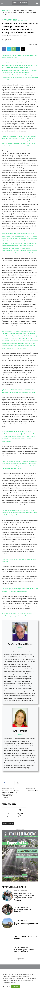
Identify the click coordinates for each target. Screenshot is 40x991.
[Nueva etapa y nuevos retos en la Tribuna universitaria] (7, 923)
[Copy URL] (23, 49)
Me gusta (8, 809)
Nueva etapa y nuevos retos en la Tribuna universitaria (26, 924)
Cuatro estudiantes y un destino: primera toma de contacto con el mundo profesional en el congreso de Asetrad (25, 897)
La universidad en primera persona (14, 21)
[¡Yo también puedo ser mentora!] (7, 909)
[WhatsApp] (13, 49)
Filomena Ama (33, 791)
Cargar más (19, 959)
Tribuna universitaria (9, 19)
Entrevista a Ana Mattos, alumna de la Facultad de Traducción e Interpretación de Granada (10, 794)
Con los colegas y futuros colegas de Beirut (24, 951)
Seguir (20, 809)
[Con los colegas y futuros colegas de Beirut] (7, 949)
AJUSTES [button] (6, 986)
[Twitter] (9, 49)
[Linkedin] (18, 49)
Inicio (3, 10)
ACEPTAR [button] (15, 986)
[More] (30, 783)
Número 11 (9, 10)
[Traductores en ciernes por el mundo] (7, 936)
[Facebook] (4, 49)
